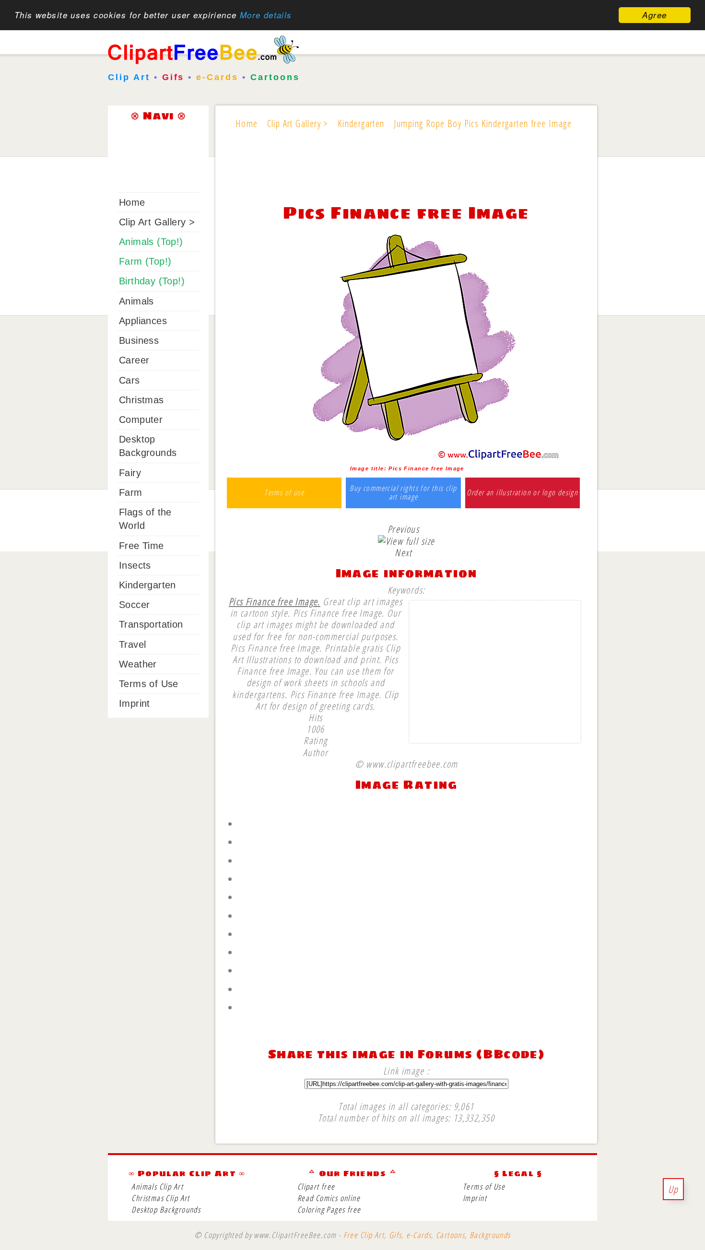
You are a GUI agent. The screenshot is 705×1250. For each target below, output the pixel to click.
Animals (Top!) (151, 241)
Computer (141, 419)
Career (134, 360)
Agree (654, 15)
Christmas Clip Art (160, 1197)
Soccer (134, 604)
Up (673, 1189)
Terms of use (284, 493)
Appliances (143, 320)
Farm (130, 492)
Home (132, 202)
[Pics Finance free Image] (406, 457)
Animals (136, 301)
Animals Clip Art (157, 1186)
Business (139, 340)
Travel (132, 644)
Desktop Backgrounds (165, 1209)
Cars (129, 380)
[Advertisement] (406, 173)
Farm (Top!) (145, 261)
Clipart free (316, 1186)
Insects (135, 565)
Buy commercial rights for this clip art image (403, 492)
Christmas (141, 400)
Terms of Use (148, 683)
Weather (138, 664)
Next (403, 552)
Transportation (151, 624)
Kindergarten (147, 585)
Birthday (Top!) (152, 281)
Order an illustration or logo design (522, 493)
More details (266, 15)
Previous (403, 529)
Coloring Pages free (329, 1209)
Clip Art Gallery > (157, 222)
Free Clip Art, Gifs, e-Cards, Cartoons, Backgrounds (427, 1234)
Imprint (134, 703)
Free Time (141, 545)
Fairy (130, 472)
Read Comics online (328, 1197)
